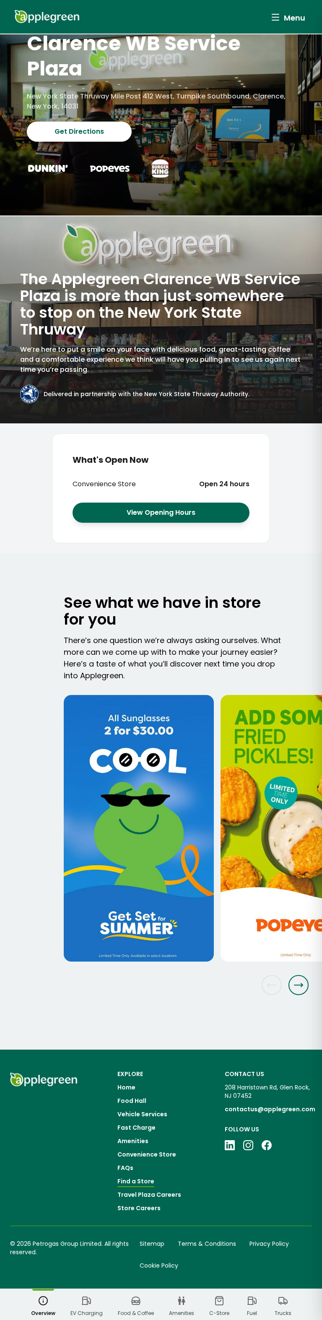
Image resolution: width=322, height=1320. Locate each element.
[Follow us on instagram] (248, 1145)
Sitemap (152, 1244)
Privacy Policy (269, 1244)
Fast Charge (136, 1127)
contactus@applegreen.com (270, 1109)
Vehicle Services (142, 1114)
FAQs (125, 1168)
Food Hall (131, 1101)
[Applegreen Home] (46, 16)
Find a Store (135, 1181)
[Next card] (298, 985)
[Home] (43, 1141)
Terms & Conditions (207, 1244)
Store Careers (139, 1208)
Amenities (132, 1141)
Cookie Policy (159, 1265)
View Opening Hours (161, 512)
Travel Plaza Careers (149, 1194)
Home (126, 1087)
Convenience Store (146, 1154)
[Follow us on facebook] (267, 1145)
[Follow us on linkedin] (230, 1145)
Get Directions (79, 131)
